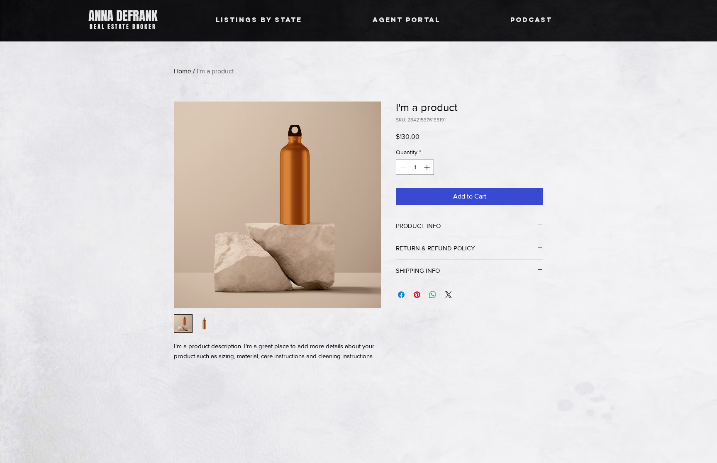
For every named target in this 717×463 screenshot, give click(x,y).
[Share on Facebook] (401, 295)
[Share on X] (449, 295)
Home (182, 71)
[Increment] (427, 167)
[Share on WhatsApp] (433, 295)
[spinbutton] (414, 167)
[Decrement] (402, 167)
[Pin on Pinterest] (417, 295)
